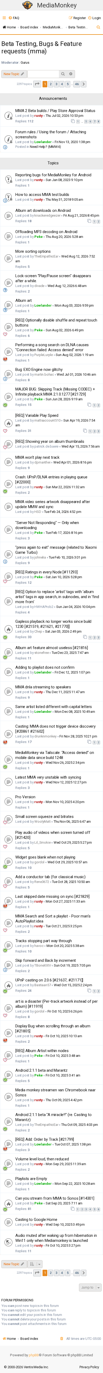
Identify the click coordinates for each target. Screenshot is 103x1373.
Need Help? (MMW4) (45, 147)
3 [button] (56, 84)
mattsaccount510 (47, 420)
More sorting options (33, 251)
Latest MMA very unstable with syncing (48, 777)
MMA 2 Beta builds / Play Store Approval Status (55, 110)
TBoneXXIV (42, 965)
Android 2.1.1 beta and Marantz (41, 1070)
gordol (39, 862)
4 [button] (62, 84)
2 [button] (51, 84)
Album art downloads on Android (43, 210)
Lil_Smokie (42, 842)
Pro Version (25, 797)
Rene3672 (41, 882)
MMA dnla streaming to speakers (43, 687)
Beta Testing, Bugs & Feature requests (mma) (41, 47)
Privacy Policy (89, 1367)
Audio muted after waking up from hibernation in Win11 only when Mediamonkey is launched (56, 1238)
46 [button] (77, 84)
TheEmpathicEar (46, 256)
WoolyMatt (42, 821)
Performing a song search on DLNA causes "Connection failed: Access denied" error (52, 347)
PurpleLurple (43, 355)
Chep (38, 631)
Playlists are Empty (31, 1178)
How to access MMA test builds (42, 194)
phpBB (34, 1355)
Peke (38, 237)
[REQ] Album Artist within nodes (42, 1050)
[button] (37, 84)
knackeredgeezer (47, 215)
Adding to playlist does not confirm (44, 667)
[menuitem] (13, 18)
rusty (38, 116)
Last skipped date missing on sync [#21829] (52, 896)
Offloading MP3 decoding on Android (46, 231)
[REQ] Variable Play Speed (36, 415)
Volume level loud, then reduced (42, 1159)
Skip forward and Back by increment (45, 960)
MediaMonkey (57, 5)
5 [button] (68, 84)
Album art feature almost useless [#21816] (51, 647)
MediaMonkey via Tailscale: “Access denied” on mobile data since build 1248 (54, 755)
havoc (38, 946)
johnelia (40, 557)
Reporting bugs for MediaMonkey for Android (53, 175)
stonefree (41, 653)
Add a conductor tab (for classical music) (50, 876)
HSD (37, 512)
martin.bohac (44, 374)
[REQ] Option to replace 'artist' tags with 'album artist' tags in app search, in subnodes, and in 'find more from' (57, 596)
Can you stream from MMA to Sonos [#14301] (54, 1198)
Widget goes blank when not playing (45, 857)
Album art (23, 300)
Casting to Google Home (36, 1219)
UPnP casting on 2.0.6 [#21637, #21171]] (49, 980)
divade (39, 286)
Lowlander (43, 142)
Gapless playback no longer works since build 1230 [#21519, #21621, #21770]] (53, 624)
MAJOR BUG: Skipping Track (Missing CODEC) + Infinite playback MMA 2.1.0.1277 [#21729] (55, 392)
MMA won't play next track (37, 457)
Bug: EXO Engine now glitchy (39, 369)
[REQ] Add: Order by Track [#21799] (44, 1139)
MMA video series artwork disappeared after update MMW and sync (52, 504)
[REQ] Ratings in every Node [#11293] (46, 572)
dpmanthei (42, 462)
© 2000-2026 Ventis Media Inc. (26, 1367)
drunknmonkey (45, 736)
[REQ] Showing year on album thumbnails (49, 441)
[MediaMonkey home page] (27, 5)
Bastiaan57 (42, 985)
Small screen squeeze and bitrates (44, 816)
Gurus (25, 63)
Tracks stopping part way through (43, 940)
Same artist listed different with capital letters (53, 706)
